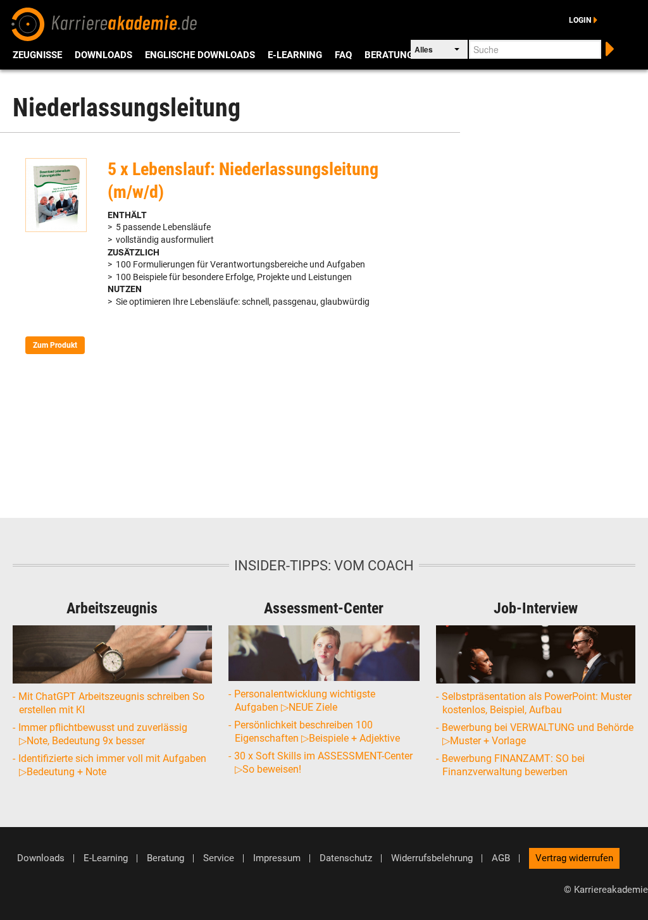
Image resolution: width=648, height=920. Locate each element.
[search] (608, 48)
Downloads (103, 55)
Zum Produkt (55, 345)
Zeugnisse (37, 55)
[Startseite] (104, 23)
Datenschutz (346, 858)
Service (218, 858)
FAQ (343, 55)
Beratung (388, 55)
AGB (501, 858)
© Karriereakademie (606, 889)
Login (580, 20)
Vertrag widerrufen (574, 858)
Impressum (277, 858)
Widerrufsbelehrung (432, 858)
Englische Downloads (200, 55)
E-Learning (295, 55)
